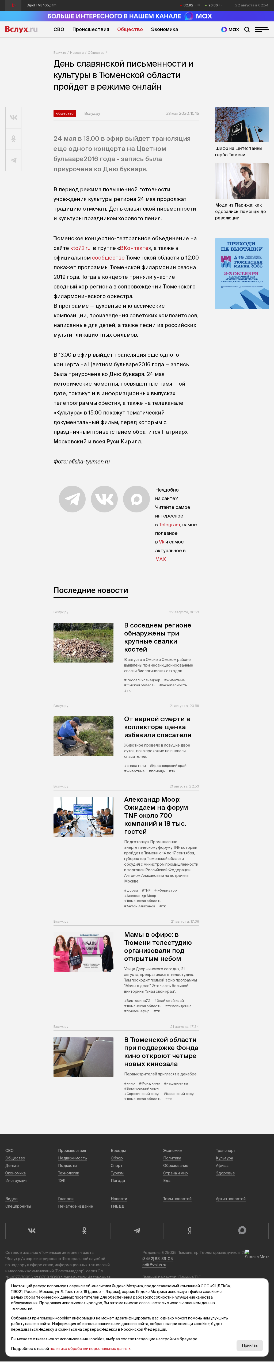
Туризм (117, 1173)
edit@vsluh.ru (154, 1265)
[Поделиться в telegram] (13, 160)
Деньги (12, 1165)
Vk (161, 542)
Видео (11, 1199)
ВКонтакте (134, 248)
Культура (224, 1158)
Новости (77, 52)
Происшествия (90, 29)
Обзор (117, 1158)
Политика (172, 1158)
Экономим (172, 1150)
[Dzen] (189, 1231)
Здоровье (225, 1173)
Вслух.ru (21, 29)
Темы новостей (177, 1199)
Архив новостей (231, 1199)
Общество (130, 29)
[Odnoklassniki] (84, 1231)
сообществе (108, 257)
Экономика (164, 29)
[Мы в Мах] (230, 29)
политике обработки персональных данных (90, 1348)
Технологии (68, 1173)
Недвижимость (72, 1158)
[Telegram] (137, 1231)
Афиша (222, 1165)
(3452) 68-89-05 (157, 1259)
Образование (175, 1165)
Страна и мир (175, 1173)
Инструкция (16, 1180)
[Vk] (31, 1231)
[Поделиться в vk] (13, 117)
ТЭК (62, 1180)
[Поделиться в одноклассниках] (13, 139)
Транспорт (226, 1150)
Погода (118, 1180)
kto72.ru (80, 248)
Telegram (169, 524)
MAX (160, 559)
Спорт (117, 1165)
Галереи (66, 1199)
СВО (59, 29)
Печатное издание (75, 1206)
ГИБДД (117, 1206)
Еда (166, 1180)
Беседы (118, 1150)
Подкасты (67, 1165)
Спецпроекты (18, 1206)
